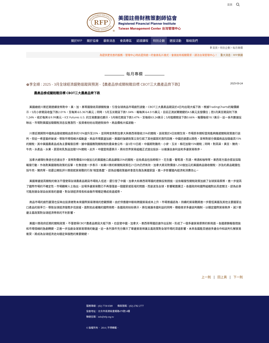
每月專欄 (238, 47)
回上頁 (222, 277)
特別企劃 (225, 47)
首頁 (215, 47)
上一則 (206, 277)
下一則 (238, 277)
